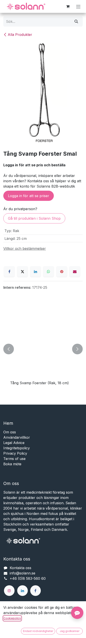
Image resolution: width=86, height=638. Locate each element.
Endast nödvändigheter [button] (38, 631)
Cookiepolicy (12, 618)
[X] (22, 271)
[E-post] (74, 271)
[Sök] (76, 21)
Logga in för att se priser (28, 196)
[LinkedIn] (35, 271)
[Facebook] (9, 271)
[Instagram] (9, 590)
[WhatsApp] (48, 271)
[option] (43, 349)
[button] (8, 349)
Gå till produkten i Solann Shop (34, 218)
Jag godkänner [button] (69, 631)
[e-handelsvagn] (67, 6)
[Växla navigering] (78, 6)
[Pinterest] (61, 271)
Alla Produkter (20, 34)
